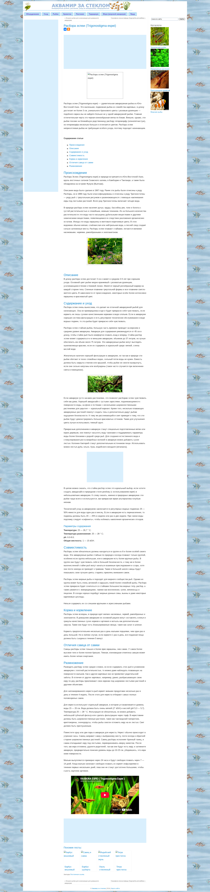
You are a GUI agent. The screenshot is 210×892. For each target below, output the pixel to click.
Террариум (93, 14)
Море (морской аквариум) (114, 14)
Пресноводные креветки (160, 90)
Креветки (67, 14)
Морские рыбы (156, 112)
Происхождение (76, 145)
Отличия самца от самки (81, 162)
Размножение (75, 166)
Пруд (132, 14)
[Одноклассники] (68, 29)
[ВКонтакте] (65, 29)
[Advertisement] (105, 52)
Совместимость (76, 155)
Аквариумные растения (160, 69)
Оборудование (32, 14)
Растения (80, 14)
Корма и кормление (78, 159)
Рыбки (55, 14)
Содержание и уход (78, 152)
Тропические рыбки (158, 47)
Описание (74, 148)
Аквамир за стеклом (99, 888)
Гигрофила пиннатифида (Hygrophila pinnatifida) (128, 18)
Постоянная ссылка (77, 874)
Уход (46, 14)
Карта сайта (115, 888)
